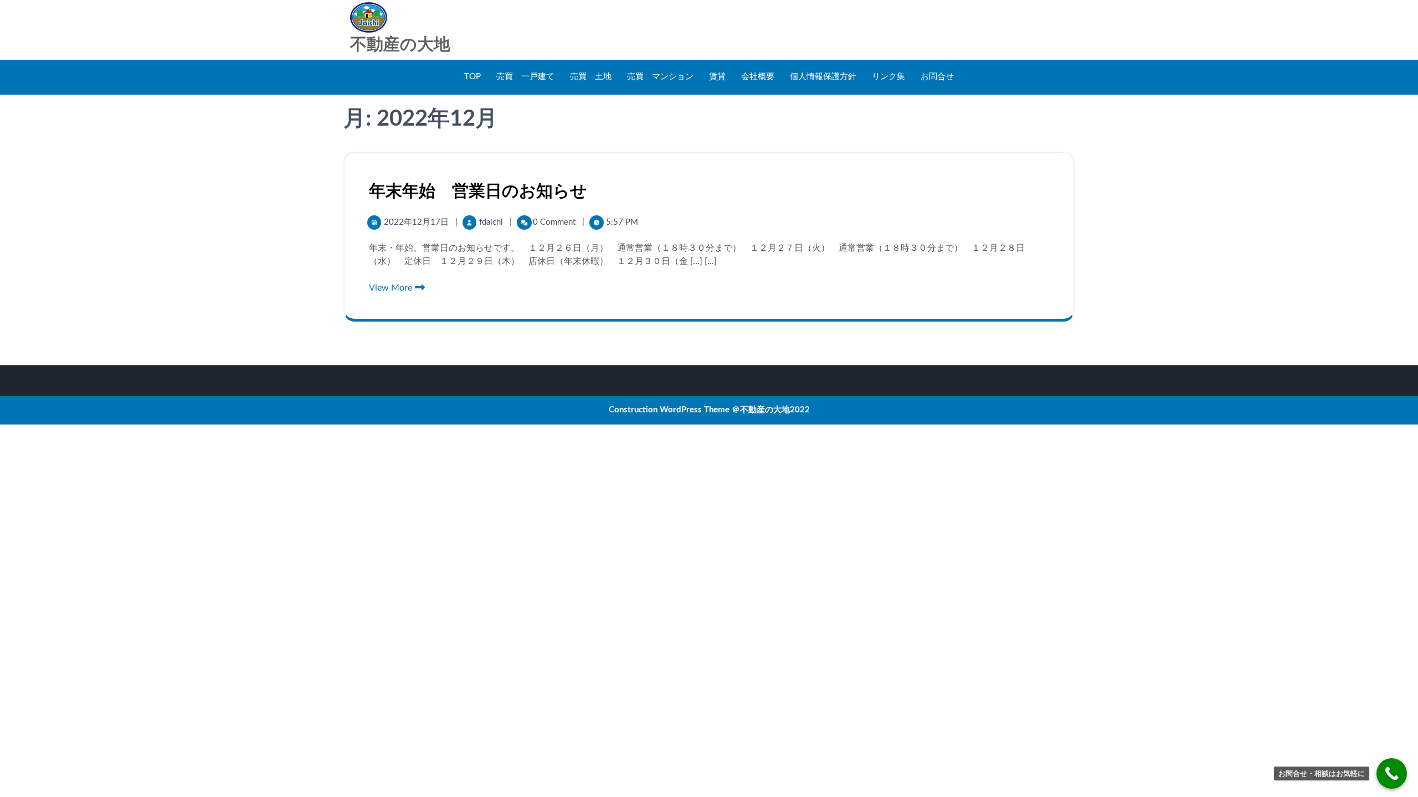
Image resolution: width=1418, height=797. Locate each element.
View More (391, 287)
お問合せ (937, 77)
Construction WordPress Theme (669, 410)
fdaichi (492, 222)
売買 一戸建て (525, 77)
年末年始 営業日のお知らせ (478, 191)
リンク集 (888, 77)
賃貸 (717, 77)
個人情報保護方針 (823, 77)
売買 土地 (591, 77)
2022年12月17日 (417, 222)
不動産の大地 (400, 45)
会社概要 (757, 77)
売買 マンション (660, 77)
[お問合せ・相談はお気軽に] (1391, 773)
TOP (472, 77)
